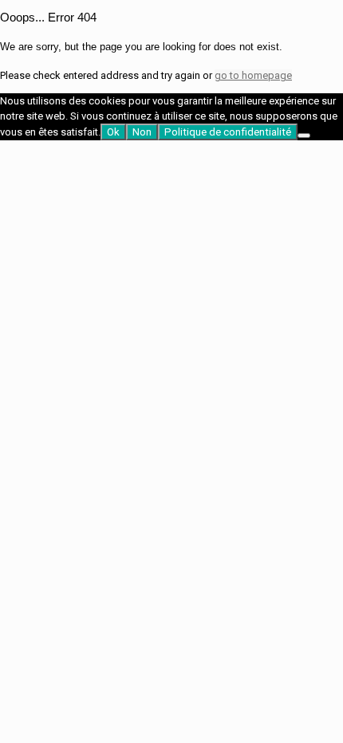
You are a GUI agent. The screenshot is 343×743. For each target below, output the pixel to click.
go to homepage (253, 75)
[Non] (304, 135)
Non (142, 132)
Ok (113, 132)
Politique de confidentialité (227, 132)
